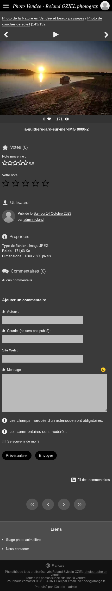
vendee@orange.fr (91, 581)
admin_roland (33, 219)
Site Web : (10, 350)
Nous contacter (17, 549)
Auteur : (13, 312)
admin (72, 586)
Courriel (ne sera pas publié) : (29, 331)
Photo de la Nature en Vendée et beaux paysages (43, 18)
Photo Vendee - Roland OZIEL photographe (58, 5)
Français (54, 565)
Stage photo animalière (23, 540)
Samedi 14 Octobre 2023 (52, 213)
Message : (15, 370)
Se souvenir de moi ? (23, 441)
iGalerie (59, 586)
